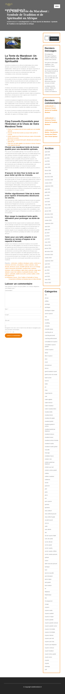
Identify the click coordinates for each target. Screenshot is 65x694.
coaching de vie (49, 332)
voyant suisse (48, 657)
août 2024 (47, 226)
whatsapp (47, 666)
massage (47, 452)
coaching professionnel (51, 338)
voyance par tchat (49, 641)
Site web (7, 320)
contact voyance (49, 349)
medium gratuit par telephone (49, 463)
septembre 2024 (49, 223)
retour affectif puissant (50, 513)
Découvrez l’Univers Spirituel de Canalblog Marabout (51, 110)
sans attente (48, 529)
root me (47, 523)
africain (47, 298)
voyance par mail (49, 638)
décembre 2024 (49, 214)
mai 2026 (47, 161)
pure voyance (48, 501)
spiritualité (12, 273)
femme (46, 368)
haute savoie (48, 377)
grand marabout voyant (51, 371)
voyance (47, 607)
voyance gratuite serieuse (51, 622)
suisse (46, 560)
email (46, 362)
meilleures (47, 479)
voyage (47, 604)
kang (46, 390)
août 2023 (47, 264)
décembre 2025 (49, 176)
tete (46, 598)
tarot (46, 569)
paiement (47, 485)
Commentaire (9, 290)
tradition (33, 273)
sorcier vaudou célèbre (51, 551)
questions (47, 507)
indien (46, 384)
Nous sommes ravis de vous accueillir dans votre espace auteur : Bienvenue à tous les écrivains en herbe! (51, 79)
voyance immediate (50, 629)
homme (47, 380)
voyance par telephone (51, 644)
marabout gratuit (49, 421)
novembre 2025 (49, 179)
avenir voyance (49, 313)
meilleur (47, 473)
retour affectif (48, 510)
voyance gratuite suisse (51, 626)
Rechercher (48, 35)
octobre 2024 (48, 220)
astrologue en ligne (49, 310)
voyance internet (49, 635)
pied (46, 489)
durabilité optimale (24, 266)
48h (46, 295)
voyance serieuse (49, 647)
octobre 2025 (48, 183)
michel (46, 482)
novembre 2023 (49, 254)
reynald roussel (49, 520)
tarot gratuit (48, 582)
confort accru (37, 263)
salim (46, 526)
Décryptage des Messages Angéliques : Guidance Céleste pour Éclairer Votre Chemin (51, 56)
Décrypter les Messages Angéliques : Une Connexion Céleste (51, 64)
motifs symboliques (16, 270)
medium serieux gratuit (51, 470)
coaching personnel (50, 335)
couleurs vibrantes (29, 265)
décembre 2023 (49, 251)
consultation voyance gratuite (50, 345)
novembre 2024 (49, 217)
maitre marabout (49, 405)
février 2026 (48, 170)
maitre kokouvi (48, 402)
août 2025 (47, 189)
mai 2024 (47, 236)
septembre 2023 (49, 260)
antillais (47, 301)
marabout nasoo (49, 437)
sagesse (7, 273)
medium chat (48, 459)
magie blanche (48, 393)
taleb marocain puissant (51, 563)
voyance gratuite (49, 619)
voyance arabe (48, 610)
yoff (46, 669)
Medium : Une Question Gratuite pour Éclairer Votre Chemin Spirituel (51, 134)
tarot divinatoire (49, 576)
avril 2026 (47, 164)
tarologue (47, 566)
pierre (46, 495)
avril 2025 (47, 201)
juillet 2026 (47, 155)
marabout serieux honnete (51, 440)
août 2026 (47, 151)
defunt (46, 352)
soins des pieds (49, 538)
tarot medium (48, 585)
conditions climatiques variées (25, 263)
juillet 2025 (47, 192)
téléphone (47, 591)
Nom (6, 309)
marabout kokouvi (49, 434)
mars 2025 (47, 204)
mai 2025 (47, 198)
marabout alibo (48, 412)
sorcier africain (48, 542)
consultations (20, 265)
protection (31, 270)
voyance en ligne (49, 616)
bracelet (47, 319)
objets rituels (24, 270)
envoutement (48, 365)
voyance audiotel (49, 613)
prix (46, 498)
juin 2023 (47, 270)
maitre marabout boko (50, 408)
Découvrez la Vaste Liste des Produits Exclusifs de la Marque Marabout (51, 71)
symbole (28, 273)
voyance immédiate (50, 632)
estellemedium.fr (15, 9)
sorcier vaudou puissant (51, 554)
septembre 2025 (49, 186)
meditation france (49, 456)
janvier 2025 (48, 211)
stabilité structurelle (21, 273)
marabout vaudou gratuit (51, 446)
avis (46, 316)
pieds (46, 492)
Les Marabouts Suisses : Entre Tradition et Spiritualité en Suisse (21, 277)
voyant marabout (49, 650)
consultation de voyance (51, 341)
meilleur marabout (49, 476)
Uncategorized (24, 21)
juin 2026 (47, 158)
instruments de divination (15, 268)
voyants (47, 663)
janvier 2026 (48, 173)
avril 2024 (47, 239)
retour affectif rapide (50, 517)
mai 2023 (47, 273)
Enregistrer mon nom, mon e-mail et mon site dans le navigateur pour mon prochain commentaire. (23, 328)
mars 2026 (47, 167)
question (47, 504)
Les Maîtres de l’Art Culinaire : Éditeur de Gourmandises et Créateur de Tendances (51, 88)
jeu (45, 387)
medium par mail (49, 467)
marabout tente (27, 268)
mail (46, 396)
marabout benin (49, 415)
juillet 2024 (47, 229)
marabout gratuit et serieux (49, 425)
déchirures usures (14, 266)
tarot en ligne (48, 579)
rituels (35, 272)
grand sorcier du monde (51, 374)
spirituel (47, 557)
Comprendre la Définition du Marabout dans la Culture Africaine (25, 279)
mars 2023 (47, 279)
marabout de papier (50, 418)
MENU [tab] (57, 6)
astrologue (47, 307)
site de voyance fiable (50, 535)
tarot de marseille (49, 573)
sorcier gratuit (48, 545)
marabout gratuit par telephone (50, 430)
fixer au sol (32, 266)
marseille (47, 449)
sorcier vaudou (48, 548)
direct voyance (48, 355)
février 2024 (48, 245)
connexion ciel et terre (10, 265)
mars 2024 (47, 242)
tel (45, 588)
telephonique (48, 594)
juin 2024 (47, 232)
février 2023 (48, 282)
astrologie (47, 304)
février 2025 (48, 208)
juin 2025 (47, 195)
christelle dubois (49, 329)
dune (46, 359)
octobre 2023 (48, 257)
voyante (47, 660)
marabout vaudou (49, 443)
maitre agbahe (48, 399)
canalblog (47, 323)
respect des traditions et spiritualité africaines (21, 272)
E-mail (7, 314)
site (46, 532)
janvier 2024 (48, 248)
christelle (47, 326)
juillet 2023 (47, 267)
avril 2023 (47, 276)
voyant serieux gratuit (50, 654)
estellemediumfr (49, 106)
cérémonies (14, 263)
